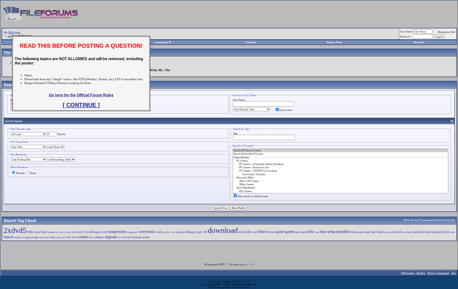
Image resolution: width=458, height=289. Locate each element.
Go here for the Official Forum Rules (81, 95)
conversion (146, 232)
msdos (382, 232)
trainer (83, 237)
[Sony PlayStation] (340, 187)
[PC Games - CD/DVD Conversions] (340, 171)
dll (205, 232)
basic (44, 232)
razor (452, 232)
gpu (297, 232)
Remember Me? (447, 32)
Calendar (250, 42)
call (61, 232)
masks (361, 232)
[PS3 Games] (340, 191)
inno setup (327, 232)
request (17, 237)
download (223, 230)
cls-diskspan (93, 232)
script (34, 237)
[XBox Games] (340, 184)
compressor (132, 232)
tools (75, 237)
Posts (33, 173)
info (310, 231)
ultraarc (99, 237)
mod (367, 232)
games (290, 232)
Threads (20, 173)
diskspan (180, 232)
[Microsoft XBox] (340, 177)
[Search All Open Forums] (340, 150)
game (280, 232)
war (128, 237)
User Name (406, 31)
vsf (123, 237)
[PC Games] (340, 161)
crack (159, 232)
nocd (404, 232)
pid (422, 232)
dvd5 (248, 232)
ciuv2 (80, 232)
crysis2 (166, 232)
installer (343, 231)
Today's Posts (334, 42)
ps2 (439, 232)
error (254, 232)
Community (161, 42)
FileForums (14, 32)
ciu (74, 232)
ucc (91, 237)
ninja (389, 232)
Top (454, 273)
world (146, 237)
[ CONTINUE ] (81, 105)
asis (37, 232)
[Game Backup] (340, 157)
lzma (354, 232)
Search (418, 42)
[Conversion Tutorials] (340, 174)
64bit (30, 232)
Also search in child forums (253, 196)
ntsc (409, 232)
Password (405, 36)
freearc (271, 232)
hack (303, 232)
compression (116, 232)
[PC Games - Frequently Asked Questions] (340, 164)
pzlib (446, 232)
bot (57, 232)
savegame (26, 237)
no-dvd (396, 232)
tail (63, 237)
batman (51, 232)
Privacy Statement (438, 273)
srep (52, 237)
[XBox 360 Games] (340, 181)
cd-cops (67, 232)
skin (47, 237)
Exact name (286, 110)
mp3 (374, 232)
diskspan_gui (194, 232)
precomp (431, 232)
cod (104, 232)
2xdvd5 (15, 230)
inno (317, 232)
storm (58, 237)
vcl (119, 237)
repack (9, 237)
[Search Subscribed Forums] (340, 154)
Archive (420, 273)
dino (173, 232)
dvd (241, 232)
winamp (136, 237)
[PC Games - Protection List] (340, 167)
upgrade (111, 237)
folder (261, 232)
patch (416, 232)
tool (68, 237)
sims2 (42, 237)
